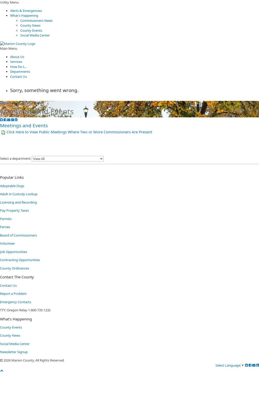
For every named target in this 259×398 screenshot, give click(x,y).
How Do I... (18, 66)
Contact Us (18, 76)
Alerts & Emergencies (26, 10)
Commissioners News (36, 20)
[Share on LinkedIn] (16, 119)
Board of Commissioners (18, 235)
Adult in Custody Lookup (18, 194)
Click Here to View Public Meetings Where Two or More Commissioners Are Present (79, 131)
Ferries (5, 227)
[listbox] (68, 158)
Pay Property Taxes (14, 210)
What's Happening (24, 15)
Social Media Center (35, 35)
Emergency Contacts (15, 302)
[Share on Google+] (12, 119)
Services (16, 61)
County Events (31, 30)
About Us (17, 57)
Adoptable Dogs (12, 186)
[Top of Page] (1, 370)
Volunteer (7, 243)
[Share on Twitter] (1, 119)
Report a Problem (13, 293)
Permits (6, 218)
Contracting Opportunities (20, 260)
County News (30, 25)
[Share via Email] (8, 119)
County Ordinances (14, 268)
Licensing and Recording (18, 202)
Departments (20, 71)
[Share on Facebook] (5, 119)
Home (4, 103)
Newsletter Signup (14, 352)
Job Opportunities (13, 251)
